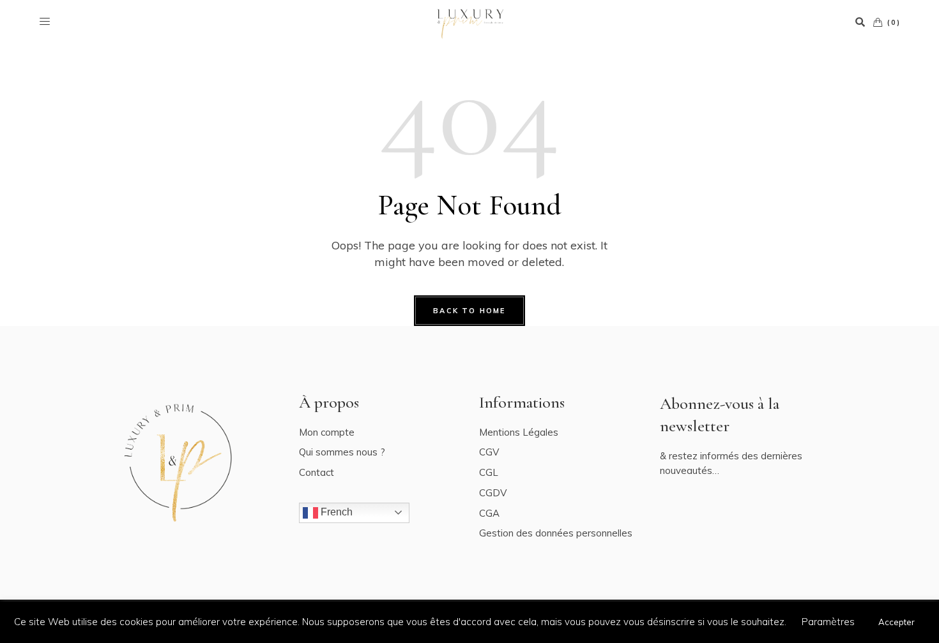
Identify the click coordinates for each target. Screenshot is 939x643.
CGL (488, 472)
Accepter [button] (896, 622)
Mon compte (327, 432)
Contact (316, 472)
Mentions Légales (518, 432)
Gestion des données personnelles (555, 533)
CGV (489, 452)
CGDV (493, 493)
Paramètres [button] (828, 622)
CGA (489, 513)
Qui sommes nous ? (342, 452)
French (335, 511)
